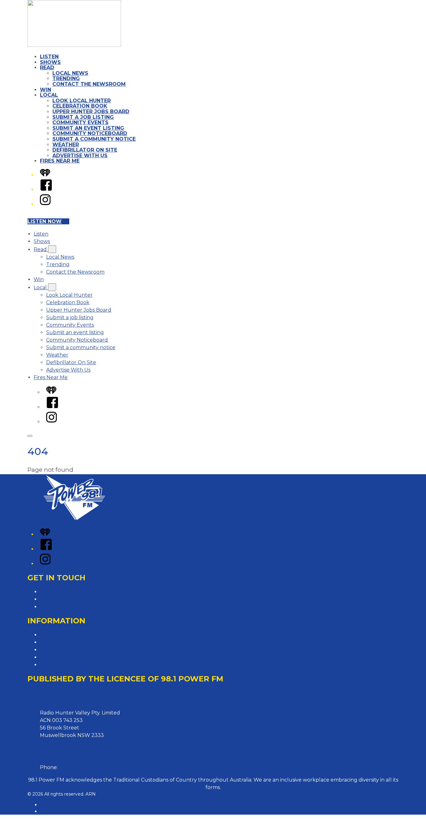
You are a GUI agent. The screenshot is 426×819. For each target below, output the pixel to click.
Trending (66, 78)
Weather (65, 145)
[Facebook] (46, 190)
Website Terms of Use (67, 657)
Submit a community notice (94, 139)
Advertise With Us (80, 155)
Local (49, 95)
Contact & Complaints (67, 592)
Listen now (44, 221)
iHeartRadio (53, 811)
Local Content (57, 665)
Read (47, 68)
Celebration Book (79, 106)
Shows (50, 62)
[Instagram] (45, 204)
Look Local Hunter (81, 101)
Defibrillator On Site (84, 150)
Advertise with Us (61, 599)
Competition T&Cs (62, 642)
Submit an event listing (88, 128)
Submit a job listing (83, 117)
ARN (45, 804)
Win (45, 90)
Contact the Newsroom (89, 84)
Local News (70, 73)
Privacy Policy (57, 635)
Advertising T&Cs (60, 650)
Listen (49, 57)
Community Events (80, 122)
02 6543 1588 (75, 767)
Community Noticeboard (89, 133)
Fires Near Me (60, 161)
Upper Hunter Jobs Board (90, 112)
